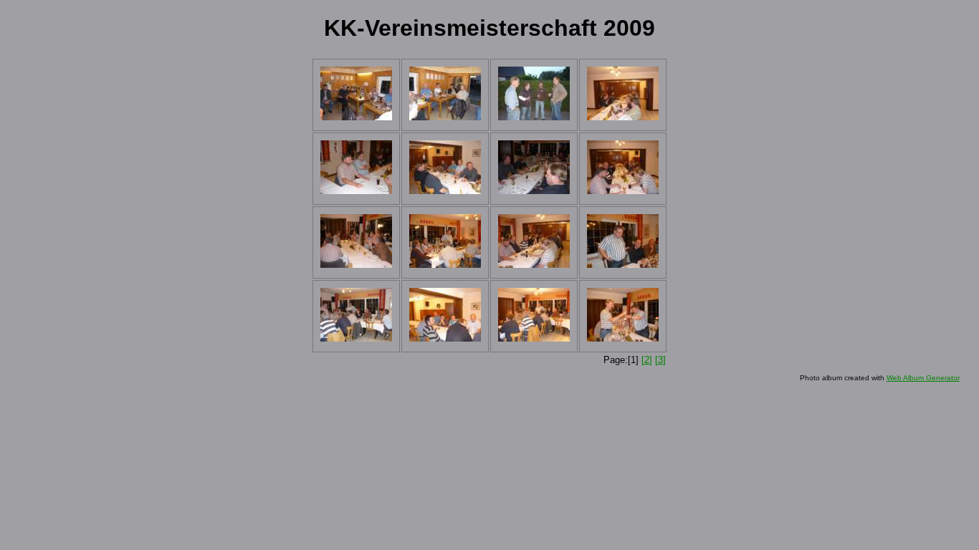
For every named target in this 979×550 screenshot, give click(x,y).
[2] (646, 359)
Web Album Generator (923, 378)
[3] (660, 359)
